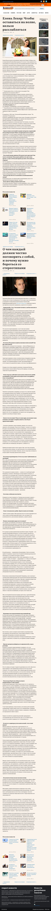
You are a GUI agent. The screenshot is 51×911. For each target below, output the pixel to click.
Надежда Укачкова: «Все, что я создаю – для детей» (31, 196)
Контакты (4, 909)
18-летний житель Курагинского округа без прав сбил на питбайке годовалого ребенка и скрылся (43, 47)
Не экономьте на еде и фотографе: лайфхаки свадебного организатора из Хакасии (31, 226)
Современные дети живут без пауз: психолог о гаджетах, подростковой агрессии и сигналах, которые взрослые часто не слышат (32, 845)
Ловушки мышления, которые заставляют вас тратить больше (13, 857)
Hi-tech (41, 13)
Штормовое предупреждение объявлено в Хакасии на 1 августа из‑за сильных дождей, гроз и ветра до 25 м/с (43, 38)
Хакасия (6, 13)
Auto (28, 13)
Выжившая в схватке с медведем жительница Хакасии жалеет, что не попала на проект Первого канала (31, 213)
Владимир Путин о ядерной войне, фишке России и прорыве (31, 235)
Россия (19, 13)
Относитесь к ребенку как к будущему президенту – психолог (30, 857)
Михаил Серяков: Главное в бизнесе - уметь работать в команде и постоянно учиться (14, 212)
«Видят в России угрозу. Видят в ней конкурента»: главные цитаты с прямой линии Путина (13, 226)
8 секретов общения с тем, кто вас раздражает (13, 866)
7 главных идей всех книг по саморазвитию (31, 866)
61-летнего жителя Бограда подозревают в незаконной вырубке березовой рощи (43, 31)
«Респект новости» (21, 303)
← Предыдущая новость (6, 274)
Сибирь (13, 13)
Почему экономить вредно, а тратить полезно (32, 874)
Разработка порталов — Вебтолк (41, 909)
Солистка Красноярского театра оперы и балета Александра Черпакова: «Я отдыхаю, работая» (13, 199)
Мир (24, 13)
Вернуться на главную (8, 35)
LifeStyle (34, 13)
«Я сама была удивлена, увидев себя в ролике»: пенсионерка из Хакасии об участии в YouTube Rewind (14, 237)
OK (42, 5)
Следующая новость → (20, 35)
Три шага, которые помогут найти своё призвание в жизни (14, 875)
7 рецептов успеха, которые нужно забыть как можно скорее (14, 841)
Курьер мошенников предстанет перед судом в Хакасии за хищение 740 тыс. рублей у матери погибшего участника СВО (43, 22)
